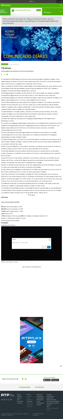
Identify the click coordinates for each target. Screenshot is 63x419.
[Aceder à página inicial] (5, 5)
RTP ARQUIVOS (20, 401)
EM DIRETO (29, 396)
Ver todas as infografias (31, 267)
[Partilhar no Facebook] (1, 74)
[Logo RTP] (7, 395)
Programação (24, 387)
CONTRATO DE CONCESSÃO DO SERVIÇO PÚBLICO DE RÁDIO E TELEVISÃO (53, 403)
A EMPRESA (49, 394)
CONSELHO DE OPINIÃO (51, 399)
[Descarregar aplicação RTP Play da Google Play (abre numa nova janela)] (55, 380)
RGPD (48, 406)
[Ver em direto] (5, 11)
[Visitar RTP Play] (31, 340)
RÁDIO (18, 399)
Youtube (9, 399)
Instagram (6, 399)
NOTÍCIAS (19, 394)
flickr (11, 399)
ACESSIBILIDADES (40, 403)
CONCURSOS (29, 401)
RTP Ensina (19, 403)
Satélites (39, 404)
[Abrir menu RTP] (31, 1)
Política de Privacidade (6, 413)
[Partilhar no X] (4, 74)
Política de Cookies (18, 413)
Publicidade (10, 415)
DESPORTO (19, 396)
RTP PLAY (29, 394)
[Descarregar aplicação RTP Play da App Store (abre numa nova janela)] (46, 380)
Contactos (39, 387)
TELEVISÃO (19, 398)
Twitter (4, 399)
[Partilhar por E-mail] (7, 74)
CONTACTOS (39, 394)
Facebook (2, 399)
